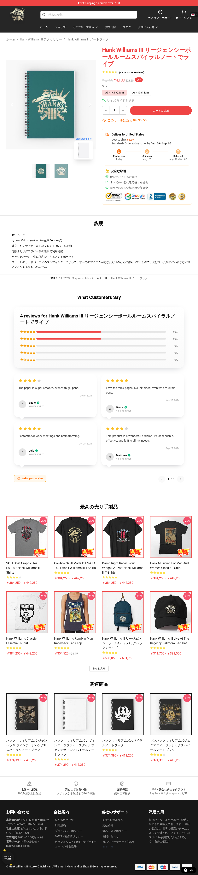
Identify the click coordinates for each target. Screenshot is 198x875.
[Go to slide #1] (41, 171)
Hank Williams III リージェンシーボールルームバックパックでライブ (122, 643)
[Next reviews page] (180, 479)
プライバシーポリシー (68, 830)
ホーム (10, 39)
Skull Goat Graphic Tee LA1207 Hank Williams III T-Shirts (25, 567)
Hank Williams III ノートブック (88, 39)
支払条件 (107, 825)
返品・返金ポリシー (114, 830)
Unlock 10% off (7, 858)
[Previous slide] (12, 104)
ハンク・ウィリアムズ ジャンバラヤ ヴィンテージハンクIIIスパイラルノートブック (26, 745)
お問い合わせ (110, 836)
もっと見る (99, 668)
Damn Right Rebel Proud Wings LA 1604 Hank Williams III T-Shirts (122, 567)
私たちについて (64, 820)
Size (104, 86)
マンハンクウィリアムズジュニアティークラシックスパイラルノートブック (170, 745)
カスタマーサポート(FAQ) (118, 841)
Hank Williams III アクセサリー (41, 39)
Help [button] (191, 870)
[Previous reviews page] (161, 479)
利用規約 (60, 825)
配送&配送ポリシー (114, 820)
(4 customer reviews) (131, 72)
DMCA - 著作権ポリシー (69, 836)
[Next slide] (90, 104)
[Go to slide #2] (61, 171)
